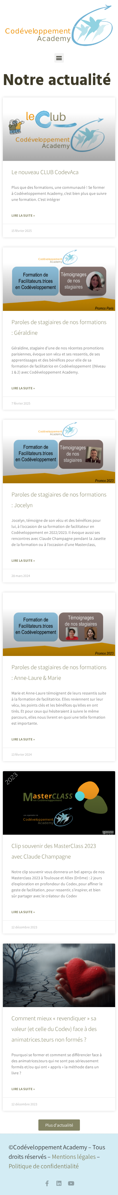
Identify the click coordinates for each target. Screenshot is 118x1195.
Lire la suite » (23, 215)
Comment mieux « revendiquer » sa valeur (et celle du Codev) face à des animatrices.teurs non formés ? (54, 1028)
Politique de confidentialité (44, 1166)
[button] (59, 58)
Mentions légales (74, 1156)
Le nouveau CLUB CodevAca (44, 172)
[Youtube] (71, 1183)
